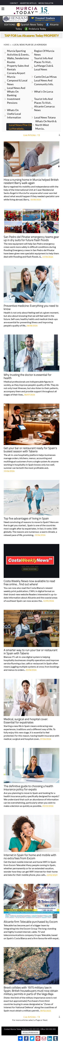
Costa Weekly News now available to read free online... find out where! (29, 582)
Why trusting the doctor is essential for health (27, 376)
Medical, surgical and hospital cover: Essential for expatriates (26, 720)
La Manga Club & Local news (43, 67)
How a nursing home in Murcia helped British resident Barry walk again (31, 181)
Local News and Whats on (16, 89)
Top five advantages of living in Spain (26, 518)
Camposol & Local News (17, 82)
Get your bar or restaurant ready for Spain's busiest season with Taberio (30, 449)
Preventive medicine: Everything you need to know (31, 307)
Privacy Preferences (30, 1032)
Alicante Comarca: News (44, 108)
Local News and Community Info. (43, 82)
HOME (6, 44)
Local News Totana (45, 117)
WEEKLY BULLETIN (45, 3)
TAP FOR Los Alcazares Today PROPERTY (31, 35)
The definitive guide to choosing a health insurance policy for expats (28, 787)
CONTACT (14, 3)
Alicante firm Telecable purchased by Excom (31, 922)
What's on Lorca (43, 91)
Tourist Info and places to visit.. (43, 60)
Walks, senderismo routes (18, 60)
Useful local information (14, 115)
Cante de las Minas (45, 76)
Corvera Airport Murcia (16, 74)
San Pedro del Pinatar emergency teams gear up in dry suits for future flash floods (31, 238)
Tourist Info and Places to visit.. (43, 100)
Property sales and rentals (18, 67)
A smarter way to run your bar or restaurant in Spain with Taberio (30, 651)
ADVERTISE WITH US (28, 3)
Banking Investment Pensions (13, 99)
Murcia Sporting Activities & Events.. (18, 52)
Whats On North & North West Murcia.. (46, 125)
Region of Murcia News (44, 52)
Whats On (13, 110)
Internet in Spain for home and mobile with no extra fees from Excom (30, 856)
